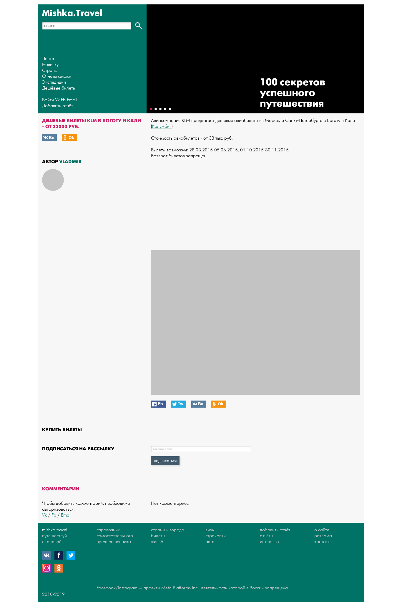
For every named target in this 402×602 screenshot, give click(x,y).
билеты (158, 536)
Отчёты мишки (56, 76)
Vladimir (70, 161)
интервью (269, 542)
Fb (63, 100)
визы (210, 530)
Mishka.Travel (72, 13)
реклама (323, 536)
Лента (48, 59)
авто (210, 542)
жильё (157, 542)
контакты (323, 542)
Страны (49, 70)
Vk (57, 100)
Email (72, 100)
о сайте (321, 530)
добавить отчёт (275, 530)
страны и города (167, 530)
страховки (215, 536)
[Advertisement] (255, 204)
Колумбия (162, 126)
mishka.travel (54, 530)
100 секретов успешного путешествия (292, 93)
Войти (48, 100)
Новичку (50, 64)
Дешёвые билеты (59, 88)
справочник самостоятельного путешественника (115, 536)
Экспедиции (54, 82)
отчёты (266, 536)
